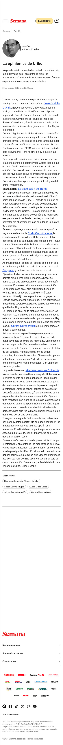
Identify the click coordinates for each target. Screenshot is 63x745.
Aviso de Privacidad (13, 714)
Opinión (17, 31)
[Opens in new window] (10, 706)
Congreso (8, 270)
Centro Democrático (23, 325)
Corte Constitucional (40, 233)
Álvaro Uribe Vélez (38, 486)
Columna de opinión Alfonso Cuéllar (21, 481)
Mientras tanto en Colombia (42, 370)
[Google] (4, 706)
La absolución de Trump (32, 188)
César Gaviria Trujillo (14, 486)
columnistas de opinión (15, 492)
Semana (6, 31)
